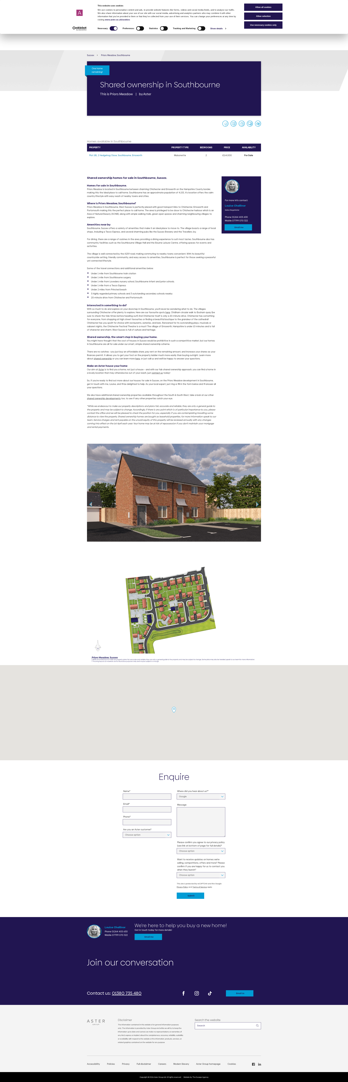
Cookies (232, 1064)
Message (182, 804)
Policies (111, 1064)
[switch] (140, 28)
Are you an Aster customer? (137, 829)
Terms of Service (199, 887)
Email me (238, 227)
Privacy (126, 1064)
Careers (162, 1064)
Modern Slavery (181, 1064)
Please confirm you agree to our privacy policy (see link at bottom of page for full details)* (201, 844)
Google (183, 796)
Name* (126, 791)
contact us (157, 372)
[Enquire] (250, 124)
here (167, 312)
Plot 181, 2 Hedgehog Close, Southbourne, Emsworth (115, 155)
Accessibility (93, 1064)
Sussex (90, 55)
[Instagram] (197, 993)
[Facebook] (183, 993)
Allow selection (263, 16)
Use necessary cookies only (263, 25)
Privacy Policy (182, 887)
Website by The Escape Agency (196, 1077)
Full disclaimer (144, 1064)
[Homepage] (97, 1022)
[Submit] (257, 1025)
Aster (101, 369)
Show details (216, 28)
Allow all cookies (263, 7)
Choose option (132, 834)
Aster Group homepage (208, 1064)
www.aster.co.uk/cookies (117, 19)
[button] (228, 1025)
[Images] (258, 124)
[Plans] (234, 124)
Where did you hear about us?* (193, 791)
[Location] (242, 124)
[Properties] (225, 124)
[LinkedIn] (259, 1064)
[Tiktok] (210, 993)
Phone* (127, 816)
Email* (126, 804)
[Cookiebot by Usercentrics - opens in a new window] (79, 29)
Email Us (240, 993)
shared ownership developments (104, 398)
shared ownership (103, 358)
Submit (191, 895)
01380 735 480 (127, 993)
